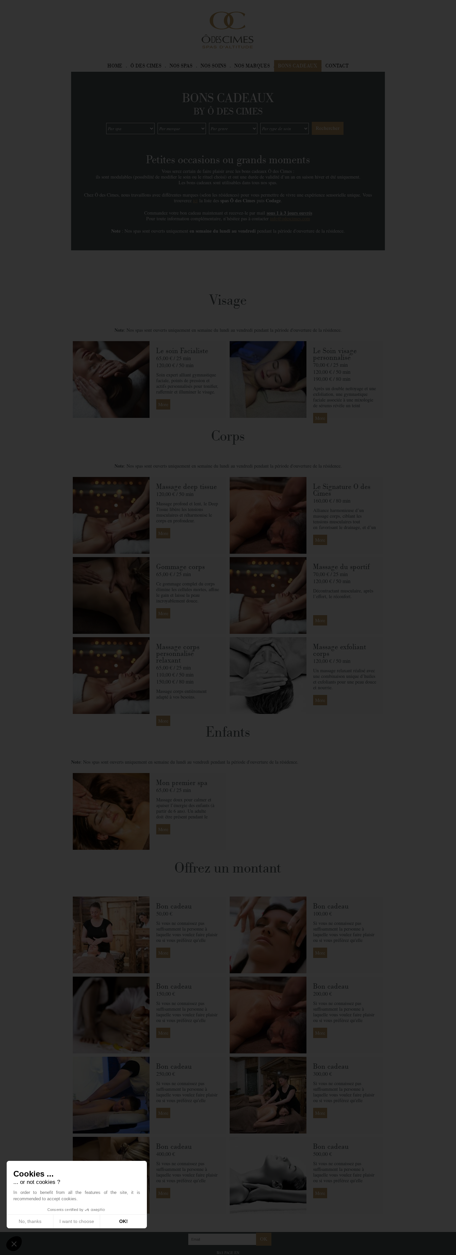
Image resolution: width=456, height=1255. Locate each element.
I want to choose (76, 1221)
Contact (337, 66)
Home (115, 66)
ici (195, 200)
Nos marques (252, 66)
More (163, 404)
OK (263, 1238)
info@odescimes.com (290, 218)
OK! (123, 1221)
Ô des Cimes (146, 66)
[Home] (227, 29)
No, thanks (30, 1221)
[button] (14, 1244)
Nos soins (213, 66)
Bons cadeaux (297, 66)
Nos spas (181, 66)
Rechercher (327, 127)
